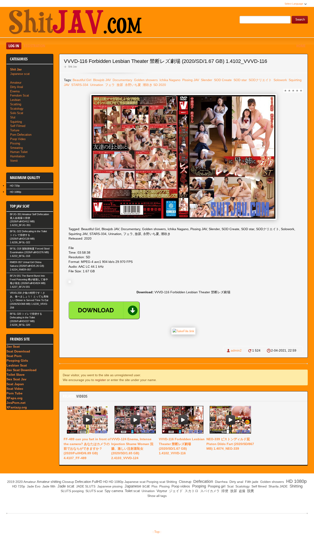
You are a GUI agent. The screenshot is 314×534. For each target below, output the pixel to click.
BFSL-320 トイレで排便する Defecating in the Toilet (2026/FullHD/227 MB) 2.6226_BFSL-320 (26, 319)
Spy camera (113, 491)
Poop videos (180, 486)
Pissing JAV (190, 80)
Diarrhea (221, 482)
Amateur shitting (49, 482)
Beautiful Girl (82, 80)
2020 (162, 85)
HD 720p (15, 185)
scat (162, 482)
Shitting (171, 482)
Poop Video (18, 139)
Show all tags (157, 496)
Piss (154, 486)
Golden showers (145, 80)
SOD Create (222, 80)
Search (300, 19)
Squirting (16, 121)
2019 (10, 482)
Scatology (16, 108)
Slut (12, 117)
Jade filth (48, 486)
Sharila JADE (278, 486)
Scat (230, 486)
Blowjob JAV (101, 80)
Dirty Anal (16, 87)
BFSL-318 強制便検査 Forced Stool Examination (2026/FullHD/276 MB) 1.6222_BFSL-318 (29, 252)
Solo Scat (16, 113)
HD (105, 482)
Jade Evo (33, 486)
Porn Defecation (20, 134)
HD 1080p (15, 192)
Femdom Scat (19, 95)
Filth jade (251, 482)
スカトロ (191, 491)
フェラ (109, 85)
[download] (104, 310)
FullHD (97, 482)
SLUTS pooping (72, 491)
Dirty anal (235, 482)
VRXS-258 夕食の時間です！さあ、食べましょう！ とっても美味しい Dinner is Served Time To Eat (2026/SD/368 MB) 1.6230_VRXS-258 (29, 300)
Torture (14, 130)
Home (300, 45)
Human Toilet (19, 152)
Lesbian (15, 100)
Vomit (14, 160)
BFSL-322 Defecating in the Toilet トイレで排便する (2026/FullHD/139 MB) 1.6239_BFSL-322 (28, 237)
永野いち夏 (132, 85)
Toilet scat (132, 491)
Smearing (16, 148)
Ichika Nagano (169, 80)
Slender (206, 80)
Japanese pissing (109, 486)
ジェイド (175, 491)
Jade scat (65, 486)
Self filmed (259, 486)
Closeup (68, 482)
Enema (15, 91)
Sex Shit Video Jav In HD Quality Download (75, 23)
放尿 (119, 85)
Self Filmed (17, 126)
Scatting (15, 104)
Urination (96, 85)
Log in (14, 45)
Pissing (15, 143)
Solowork (280, 80)
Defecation (83, 482)
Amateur (15, 82)
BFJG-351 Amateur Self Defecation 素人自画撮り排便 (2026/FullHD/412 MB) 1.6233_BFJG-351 (29, 220)
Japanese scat (20, 74)
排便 (224, 491)
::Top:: (156, 532)
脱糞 (250, 491)
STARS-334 (79, 85)
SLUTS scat (94, 491)
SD (155, 85)
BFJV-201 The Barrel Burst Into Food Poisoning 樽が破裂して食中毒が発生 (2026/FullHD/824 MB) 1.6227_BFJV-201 (29, 281)
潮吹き (147, 85)
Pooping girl (216, 486)
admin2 (236, 350)
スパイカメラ (209, 491)
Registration (34, 45)
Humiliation (17, 156)
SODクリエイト (260, 80)
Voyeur (161, 491)
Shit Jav (72, 66)
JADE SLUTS (85, 486)
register (100, 380)
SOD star (240, 80)
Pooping (152, 482)
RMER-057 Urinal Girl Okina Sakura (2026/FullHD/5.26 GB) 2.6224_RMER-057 (27, 266)
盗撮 (241, 491)
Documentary (122, 80)
